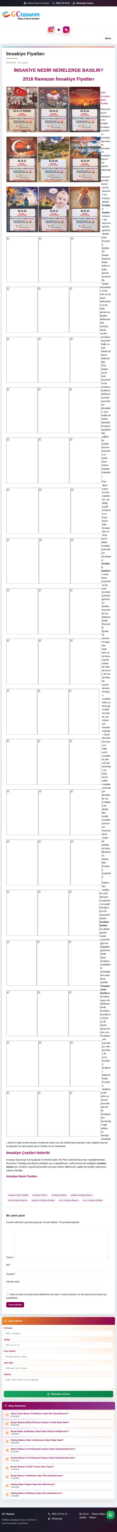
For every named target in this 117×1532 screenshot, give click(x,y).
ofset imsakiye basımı (18, 1200)
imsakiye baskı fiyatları (18, 1195)
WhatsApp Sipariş (84, 3)
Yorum (10, 1257)
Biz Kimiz (84, 1514)
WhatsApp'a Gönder (60, 1394)
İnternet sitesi (13, 1281)
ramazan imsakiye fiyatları (43, 1200)
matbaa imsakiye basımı (81, 1195)
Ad (8, 1264)
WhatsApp (57, 1518)
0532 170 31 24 (63, 3)
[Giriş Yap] (58, 29)
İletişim (92, 1517)
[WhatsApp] (111, 1515)
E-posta (11, 1274)
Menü (108, 38)
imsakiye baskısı (40, 1195)
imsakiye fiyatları (59, 1195)
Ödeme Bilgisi (98, 1514)
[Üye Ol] (66, 29)
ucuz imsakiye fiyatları (93, 1200)
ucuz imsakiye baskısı (69, 1200)
